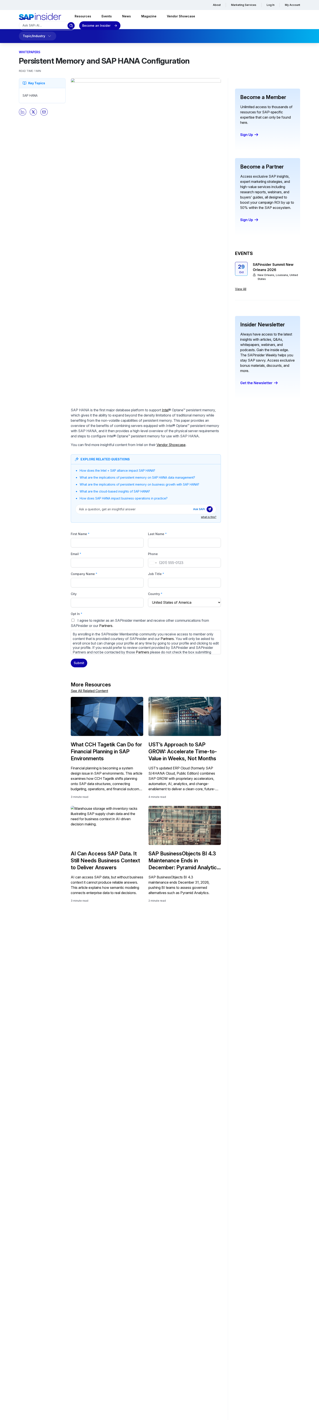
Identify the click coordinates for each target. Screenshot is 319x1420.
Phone (153, 554)
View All (240, 289)
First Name (80, 534)
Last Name (157, 534)
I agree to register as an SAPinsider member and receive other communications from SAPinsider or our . (145, 636)
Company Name (84, 574)
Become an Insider (96, 25)
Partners (105, 625)
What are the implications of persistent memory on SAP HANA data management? (137, 477)
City (74, 594)
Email (76, 554)
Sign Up (246, 134)
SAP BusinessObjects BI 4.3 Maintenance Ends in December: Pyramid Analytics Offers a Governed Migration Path (184, 860)
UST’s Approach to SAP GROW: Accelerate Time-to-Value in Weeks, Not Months (182, 751)
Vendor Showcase (181, 16)
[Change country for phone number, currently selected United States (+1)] (153, 562)
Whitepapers (29, 52)
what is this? (208, 517)
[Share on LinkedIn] (22, 112)
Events (107, 16)
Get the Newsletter (256, 383)
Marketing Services (243, 5)
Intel (165, 410)
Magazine (148, 16)
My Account (292, 5)
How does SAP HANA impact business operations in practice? (124, 498)
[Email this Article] (44, 112)
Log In (271, 5)
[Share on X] (33, 112)
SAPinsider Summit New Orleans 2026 (273, 267)
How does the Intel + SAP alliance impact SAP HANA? (117, 470)
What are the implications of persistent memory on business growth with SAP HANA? (139, 484)
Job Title (156, 574)
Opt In (76, 614)
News (126, 16)
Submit (79, 663)
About (217, 5)
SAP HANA (30, 95)
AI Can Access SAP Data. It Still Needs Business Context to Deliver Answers (105, 860)
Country (155, 594)
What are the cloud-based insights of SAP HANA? (115, 491)
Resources (83, 16)
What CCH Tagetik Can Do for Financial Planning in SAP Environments (106, 751)
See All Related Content (89, 691)
